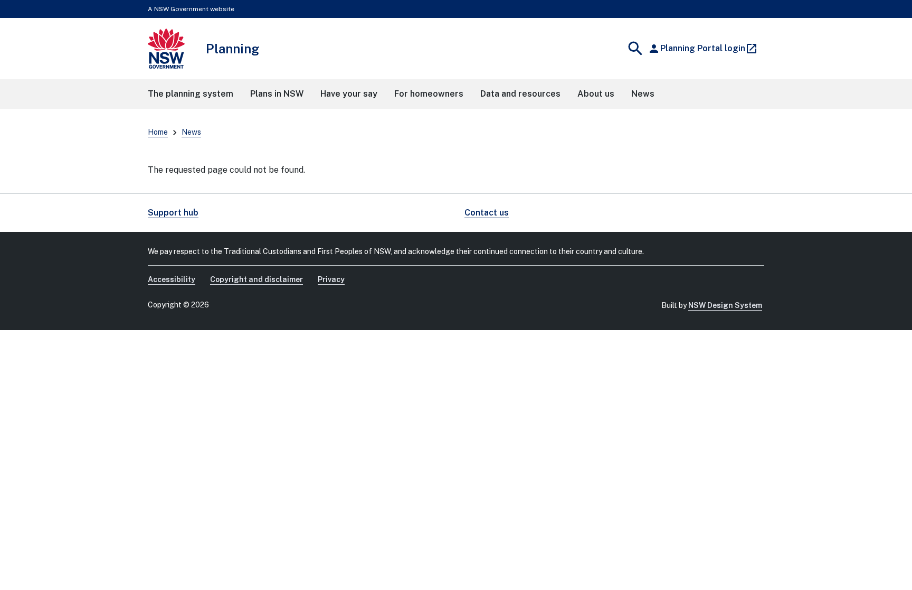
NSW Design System (725, 305)
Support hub (173, 213)
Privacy (331, 279)
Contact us (486, 213)
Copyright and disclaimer (256, 279)
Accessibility (171, 279)
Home (158, 132)
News (191, 132)
